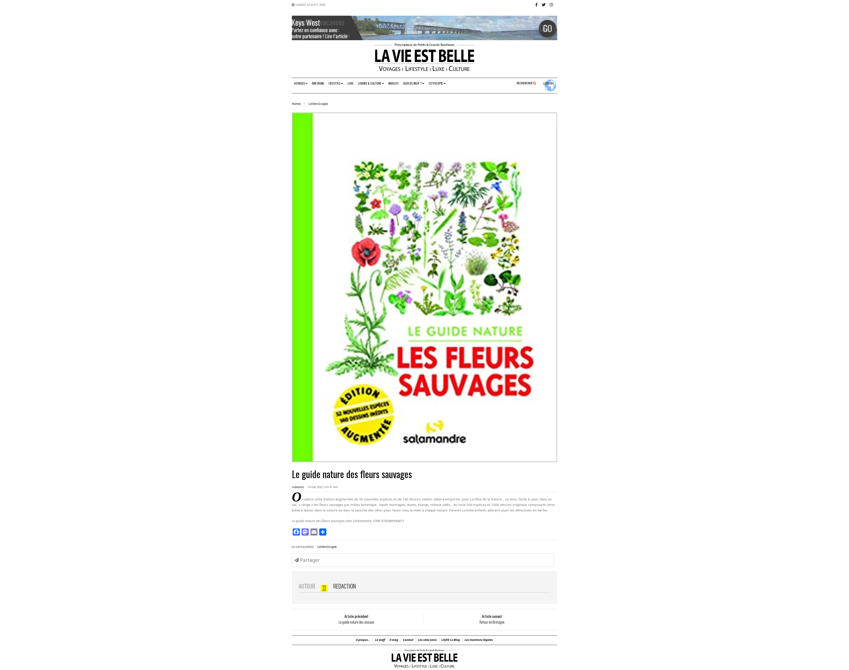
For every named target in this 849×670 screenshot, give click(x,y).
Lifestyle (335, 83)
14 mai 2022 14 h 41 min (323, 487)
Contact (408, 640)
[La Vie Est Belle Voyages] (424, 59)
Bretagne (318, 83)
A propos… (363, 640)
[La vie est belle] (424, 668)
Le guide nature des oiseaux (356, 622)
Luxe (351, 83)
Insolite (393, 83)
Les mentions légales (479, 640)
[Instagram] (551, 4)
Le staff (380, 640)
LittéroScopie (327, 547)
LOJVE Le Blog (450, 640)
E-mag (394, 640)
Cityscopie (436, 83)
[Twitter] (544, 4)
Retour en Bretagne (492, 622)
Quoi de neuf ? (412, 83)
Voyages (300, 83)
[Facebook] (536, 4)
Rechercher (525, 83)
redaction (298, 487)
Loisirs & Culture (370, 83)
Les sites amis (427, 640)
